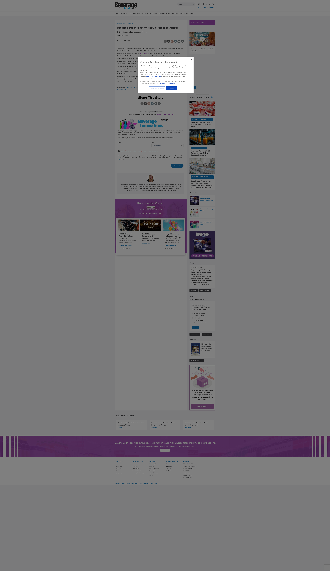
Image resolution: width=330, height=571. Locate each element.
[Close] (191, 59)
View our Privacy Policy (167, 83)
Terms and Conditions (153, 77)
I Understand (171, 88)
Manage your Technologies (157, 88)
